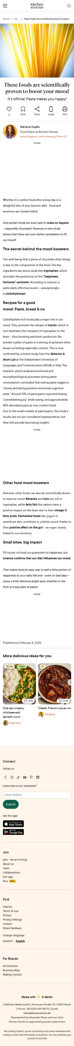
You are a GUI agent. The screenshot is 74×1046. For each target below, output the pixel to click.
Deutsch (8, 941)
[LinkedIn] (37, 777)
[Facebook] (5, 777)
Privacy (7, 915)
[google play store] (37, 833)
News (16, 19)
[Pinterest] (31, 777)
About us (8, 864)
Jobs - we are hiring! (15, 859)
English (20, 941)
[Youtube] (24, 777)
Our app (8, 876)
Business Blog (11, 970)
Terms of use (10, 911)
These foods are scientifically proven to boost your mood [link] (46, 19)
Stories (6, 18)
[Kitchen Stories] (37, 6)
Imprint (7, 906)
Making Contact (12, 974)
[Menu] (5, 6)
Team (6, 868)
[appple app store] (37, 824)
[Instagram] (11, 777)
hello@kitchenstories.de (37, 1013)
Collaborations (11, 872)
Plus (9, 881)
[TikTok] (18, 777)
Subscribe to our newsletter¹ (20, 785)
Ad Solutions (10, 966)
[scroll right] (71, 682)
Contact (7, 924)
